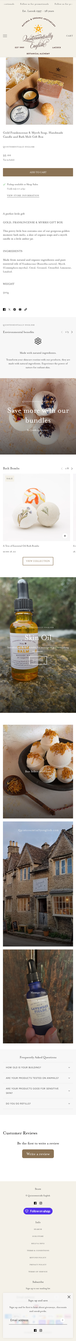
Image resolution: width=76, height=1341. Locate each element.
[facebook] (35, 1330)
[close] (69, 1297)
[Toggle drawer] (5, 36)
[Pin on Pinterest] (14, 309)
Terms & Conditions (38, 1250)
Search (38, 1229)
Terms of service (38, 1272)
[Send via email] (20, 309)
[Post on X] (9, 309)
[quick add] (65, 536)
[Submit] (62, 1320)
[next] (72, 332)
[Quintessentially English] (38, 35)
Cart (69, 35)
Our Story (38, 1236)
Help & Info (38, 1243)
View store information (23, 196)
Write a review (38, 1153)
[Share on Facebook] (4, 309)
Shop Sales (32, 184)
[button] (25, 309)
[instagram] (41, 1330)
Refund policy (38, 1258)
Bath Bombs (11, 468)
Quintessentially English (18, 147)
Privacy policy (38, 1265)
